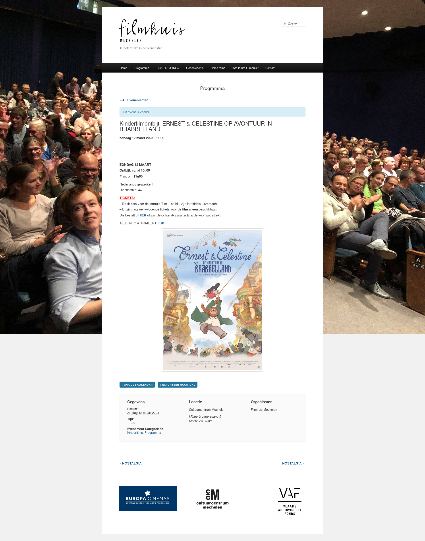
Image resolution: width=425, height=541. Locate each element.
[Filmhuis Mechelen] (152, 41)
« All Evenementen (134, 99)
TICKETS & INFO (167, 68)
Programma (141, 68)
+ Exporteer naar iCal (177, 384)
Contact (270, 68)
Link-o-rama (218, 68)
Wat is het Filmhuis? (245, 68)
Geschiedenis (195, 68)
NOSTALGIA (131, 463)
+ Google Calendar (137, 384)
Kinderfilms (135, 432)
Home (123, 68)
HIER (142, 215)
